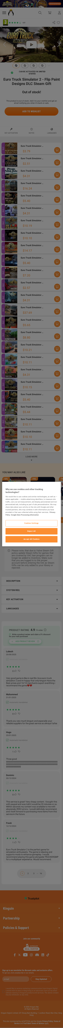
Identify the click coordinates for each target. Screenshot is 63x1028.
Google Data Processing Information (25, 515)
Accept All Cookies (31, 539)
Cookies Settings (31, 523)
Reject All (31, 531)
